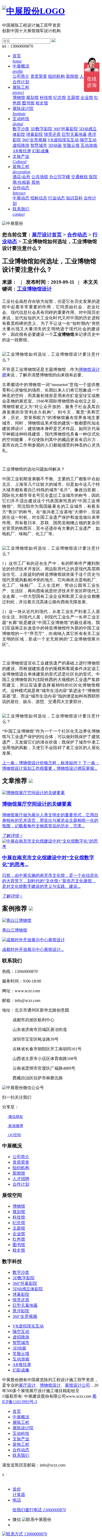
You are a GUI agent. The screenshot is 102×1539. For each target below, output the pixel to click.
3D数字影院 (41, 129)
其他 (35, 182)
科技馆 (46, 97)
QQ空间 (14, 1135)
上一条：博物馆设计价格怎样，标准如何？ (42, 763)
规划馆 (32, 97)
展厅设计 (27, 1385)
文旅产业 (21, 1439)
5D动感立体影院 (28, 1289)
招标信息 (38, 198)
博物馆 (19, 97)
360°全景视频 (34, 140)
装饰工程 (21, 1444)
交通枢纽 (79, 177)
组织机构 (56, 76)
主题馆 (73, 97)
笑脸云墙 (71, 145)
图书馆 (28, 103)
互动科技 (21, 1433)
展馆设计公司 (77, 1385)
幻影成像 (40, 151)
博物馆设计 (50, 1385)
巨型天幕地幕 (74, 134)
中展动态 (21, 198)
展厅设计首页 (47, 234)
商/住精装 (21, 182)
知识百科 (74, 198)
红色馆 (19, 1239)
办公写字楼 (59, 177)
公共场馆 (39, 177)
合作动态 (77, 234)
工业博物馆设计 (34, 289)
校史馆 (42, 103)
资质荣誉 (38, 76)
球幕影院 (34, 134)
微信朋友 (15, 1117)
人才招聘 (21, 1178)
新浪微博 (15, 1126)
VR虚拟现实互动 (63, 140)
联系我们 (21, 1455)
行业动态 (56, 198)
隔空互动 (88, 140)
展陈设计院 (23, 1428)
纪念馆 (59, 97)
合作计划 (21, 82)
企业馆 (87, 97)
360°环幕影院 (65, 129)
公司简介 (21, 76)
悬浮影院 (21, 1311)
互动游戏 (89, 145)
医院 (93, 177)
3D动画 (55, 145)
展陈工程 (21, 1422)
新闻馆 (72, 76)
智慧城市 (38, 145)
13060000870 (35, 1534)
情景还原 (52, 134)
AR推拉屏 (22, 151)
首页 (17, 1411)
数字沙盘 (21, 129)
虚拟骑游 (21, 145)
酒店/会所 (21, 177)
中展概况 (21, 1417)
